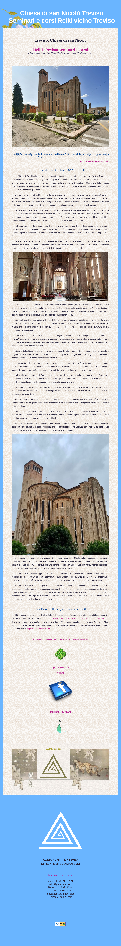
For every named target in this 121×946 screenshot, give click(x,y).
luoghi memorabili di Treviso (38, 629)
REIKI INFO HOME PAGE (60, 712)
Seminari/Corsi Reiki (60, 874)
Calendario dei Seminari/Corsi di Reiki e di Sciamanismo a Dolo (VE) (61, 640)
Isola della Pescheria (81, 618)
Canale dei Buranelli (99, 618)
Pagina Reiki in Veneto (60, 668)
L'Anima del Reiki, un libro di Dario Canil (93, 161)
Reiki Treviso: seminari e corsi (60, 49)
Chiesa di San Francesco (60, 618)
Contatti (60, 673)
